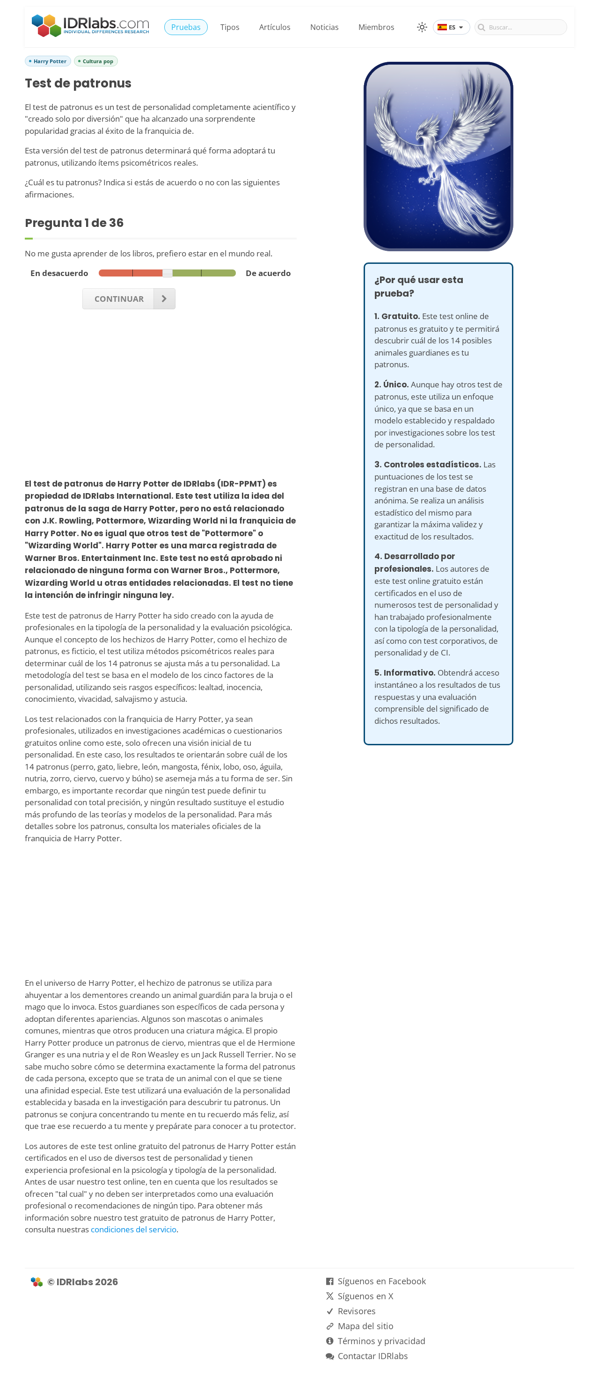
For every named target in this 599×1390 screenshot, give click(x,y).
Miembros (376, 27)
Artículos (275, 27)
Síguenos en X (365, 1296)
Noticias (324, 27)
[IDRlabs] (90, 34)
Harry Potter (50, 61)
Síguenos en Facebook (382, 1281)
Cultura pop (98, 61)
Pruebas (186, 27)
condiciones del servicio (133, 1229)
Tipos (230, 27)
